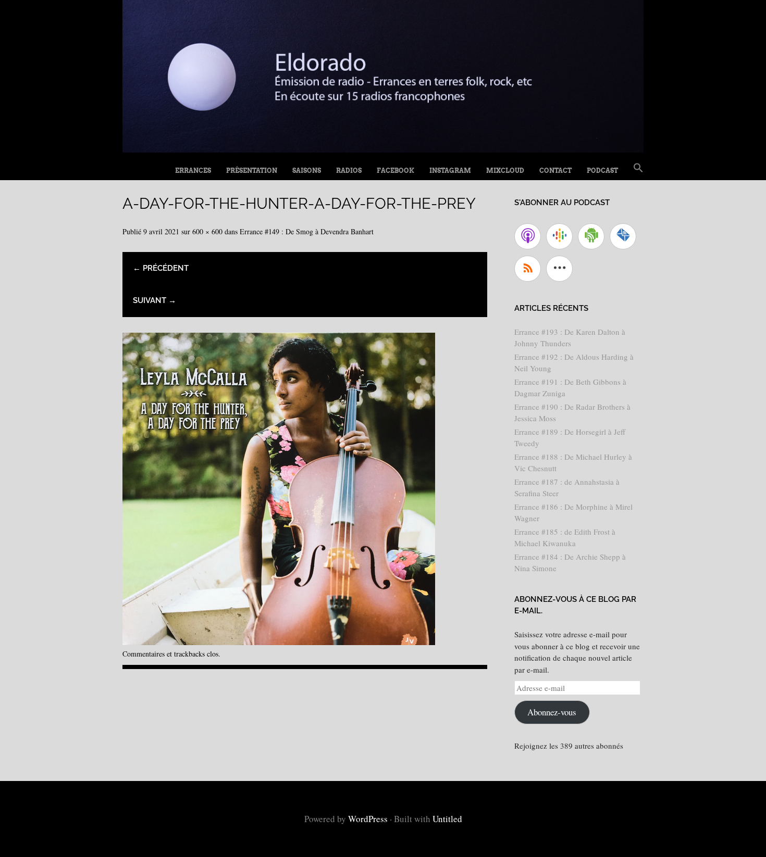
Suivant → (154, 300)
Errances (193, 170)
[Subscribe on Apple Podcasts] (527, 236)
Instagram (450, 170)
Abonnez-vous (551, 712)
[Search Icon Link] (638, 168)
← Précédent (161, 268)
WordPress (368, 819)
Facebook (395, 170)
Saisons (306, 170)
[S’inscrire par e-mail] (623, 236)
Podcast (602, 170)
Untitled (447, 819)
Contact (555, 170)
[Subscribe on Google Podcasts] (559, 236)
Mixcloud (505, 170)
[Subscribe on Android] (591, 236)
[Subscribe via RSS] (527, 269)
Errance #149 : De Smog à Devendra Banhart (307, 231)
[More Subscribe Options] (559, 269)
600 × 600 (207, 231)
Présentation (251, 170)
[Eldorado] (383, 149)
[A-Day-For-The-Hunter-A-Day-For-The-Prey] (278, 641)
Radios (349, 170)
